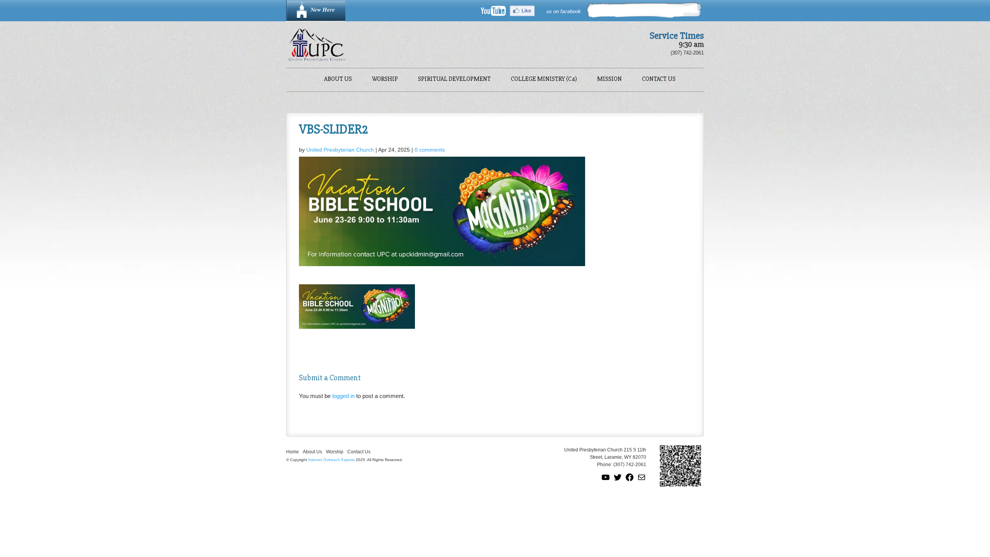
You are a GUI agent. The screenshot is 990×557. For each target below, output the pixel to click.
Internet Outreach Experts (331, 460)
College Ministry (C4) (544, 79)
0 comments (430, 150)
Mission (609, 79)
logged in (343, 396)
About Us (338, 79)
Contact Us (659, 79)
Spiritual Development (454, 79)
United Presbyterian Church (340, 150)
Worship (385, 79)
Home (292, 451)
